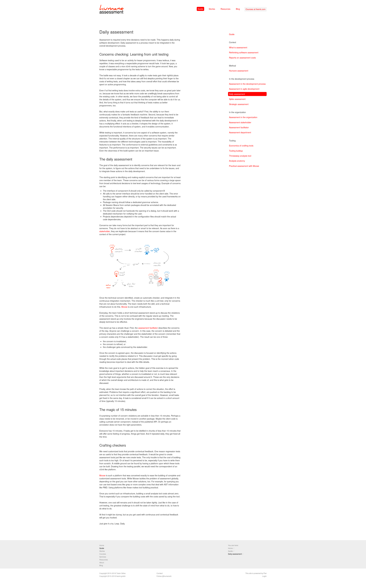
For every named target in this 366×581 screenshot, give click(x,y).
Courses (102, 554)
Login (264, 576)
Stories (212, 8)
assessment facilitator (148, 327)
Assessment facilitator (239, 127)
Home (101, 545)
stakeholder (104, 231)
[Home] (111, 9)
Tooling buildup (236, 150)
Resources (225, 8)
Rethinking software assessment (243, 52)
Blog (238, 8)
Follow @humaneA (164, 576)
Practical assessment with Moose (244, 165)
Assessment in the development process (247, 83)
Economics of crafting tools (241, 145)
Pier (265, 573)
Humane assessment (238, 70)
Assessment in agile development (244, 88)
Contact (160, 573)
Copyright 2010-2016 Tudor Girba (112, 573)
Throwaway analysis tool (240, 155)
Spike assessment (237, 99)
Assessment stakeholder (240, 122)
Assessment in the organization (243, 117)
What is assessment (238, 47)
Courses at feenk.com (255, 9)
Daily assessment (237, 94)
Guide (200, 8)
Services (102, 556)
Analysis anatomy (237, 160)
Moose (124, 306)
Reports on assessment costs (242, 57)
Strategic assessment (238, 104)
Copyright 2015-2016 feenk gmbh (112, 576)
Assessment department (240, 132)
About (101, 562)
